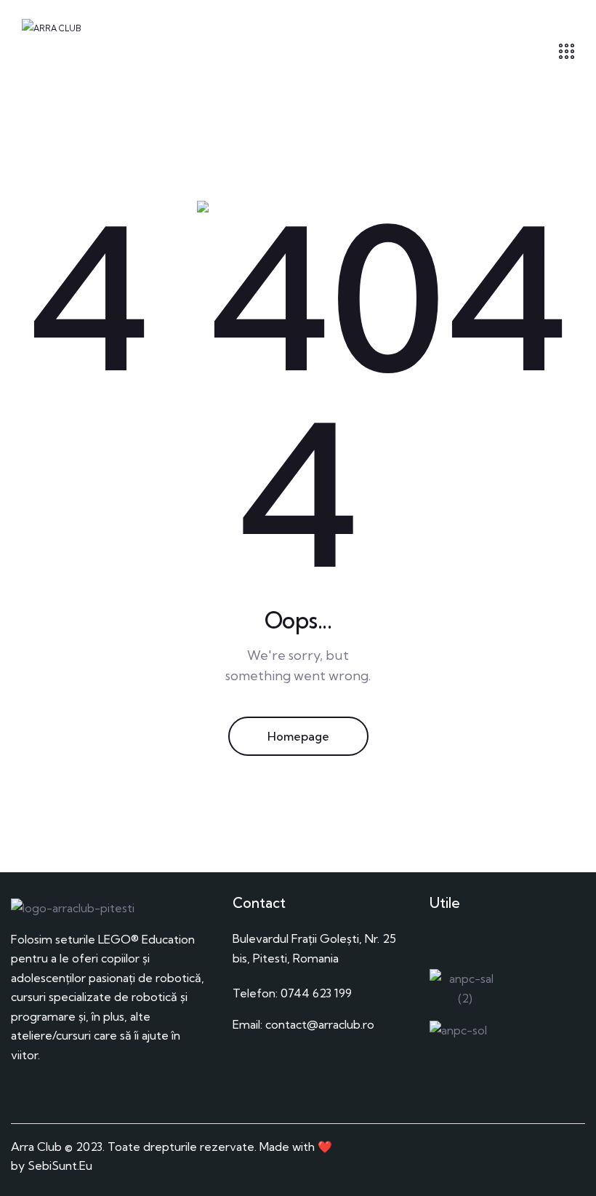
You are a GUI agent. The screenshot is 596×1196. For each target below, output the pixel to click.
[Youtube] (101, 1093)
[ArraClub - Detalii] (566, 51)
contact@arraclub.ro (319, 1024)
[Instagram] (64, 1093)
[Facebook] (27, 1093)
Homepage (298, 736)
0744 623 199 (316, 993)
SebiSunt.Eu (60, 1165)
